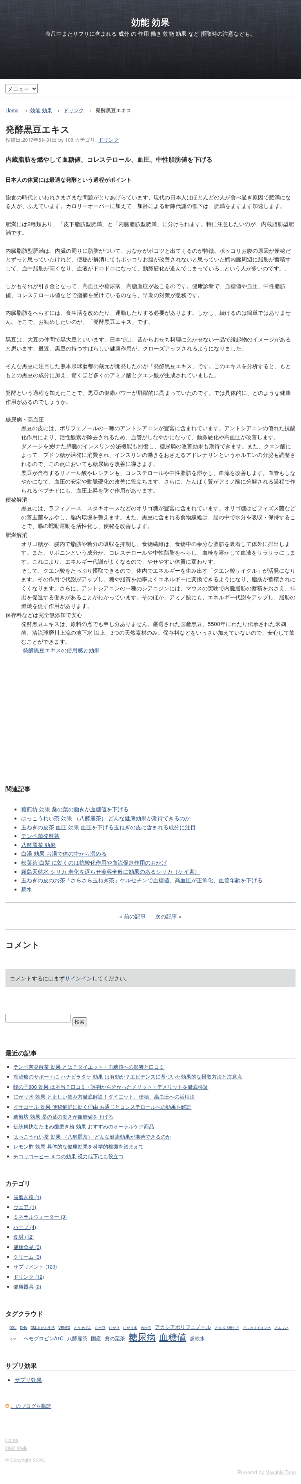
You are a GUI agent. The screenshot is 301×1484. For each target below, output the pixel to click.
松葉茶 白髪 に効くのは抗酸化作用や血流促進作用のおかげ (94, 862)
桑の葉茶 (115, 1338)
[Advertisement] (150, 719)
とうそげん (82, 1327)
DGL (12, 1327)
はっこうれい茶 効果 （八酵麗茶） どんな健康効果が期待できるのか (105, 818)
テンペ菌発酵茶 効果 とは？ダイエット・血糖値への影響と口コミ (88, 1066)
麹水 (26, 889)
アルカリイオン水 (257, 1327)
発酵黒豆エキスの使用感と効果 (60, 650)
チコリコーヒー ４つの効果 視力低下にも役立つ (68, 1156)
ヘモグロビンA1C (43, 1338)
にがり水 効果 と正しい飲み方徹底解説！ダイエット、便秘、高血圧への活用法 (104, 1096)
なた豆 (100, 1327)
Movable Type (280, 1472)
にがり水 (130, 1327)
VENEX (64, 1327)
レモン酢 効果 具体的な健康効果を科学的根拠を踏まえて (78, 1146)
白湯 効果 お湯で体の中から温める (64, 853)
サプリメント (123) (35, 1266)
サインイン (78, 978)
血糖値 (172, 1336)
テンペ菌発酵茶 (40, 836)
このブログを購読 (31, 1405)
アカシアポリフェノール (183, 1327)
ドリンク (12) (28, 1276)
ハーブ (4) (24, 1226)
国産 (96, 1338)
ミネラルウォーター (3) (40, 1216)
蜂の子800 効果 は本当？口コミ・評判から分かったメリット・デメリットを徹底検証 (110, 1086)
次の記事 (166, 916)
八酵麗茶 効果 (38, 845)
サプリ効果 (28, 1380)
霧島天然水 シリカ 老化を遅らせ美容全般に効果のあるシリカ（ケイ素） (110, 871)
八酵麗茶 (77, 1338)
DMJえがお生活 (43, 1327)
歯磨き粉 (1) (27, 1197)
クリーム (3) (27, 1256)
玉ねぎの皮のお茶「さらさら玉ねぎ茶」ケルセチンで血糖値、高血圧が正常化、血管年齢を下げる (142, 880)
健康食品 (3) (27, 1246)
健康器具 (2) (27, 1286)
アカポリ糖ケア (226, 1327)
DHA (23, 1327)
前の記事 (135, 916)
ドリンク (73, 110)
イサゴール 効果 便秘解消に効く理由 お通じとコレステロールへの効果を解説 (102, 1106)
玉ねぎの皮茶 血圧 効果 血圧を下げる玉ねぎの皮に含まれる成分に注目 (108, 827)
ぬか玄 (146, 1327)
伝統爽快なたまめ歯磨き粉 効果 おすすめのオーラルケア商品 (83, 1126)
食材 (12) (23, 1236)
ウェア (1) (24, 1206)
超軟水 (197, 1338)
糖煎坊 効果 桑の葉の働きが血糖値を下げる (75, 809)
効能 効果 (150, 22)
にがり (114, 1327)
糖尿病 (142, 1336)
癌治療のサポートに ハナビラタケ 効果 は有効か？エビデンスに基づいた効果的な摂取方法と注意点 (127, 1076)
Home (11, 110)
